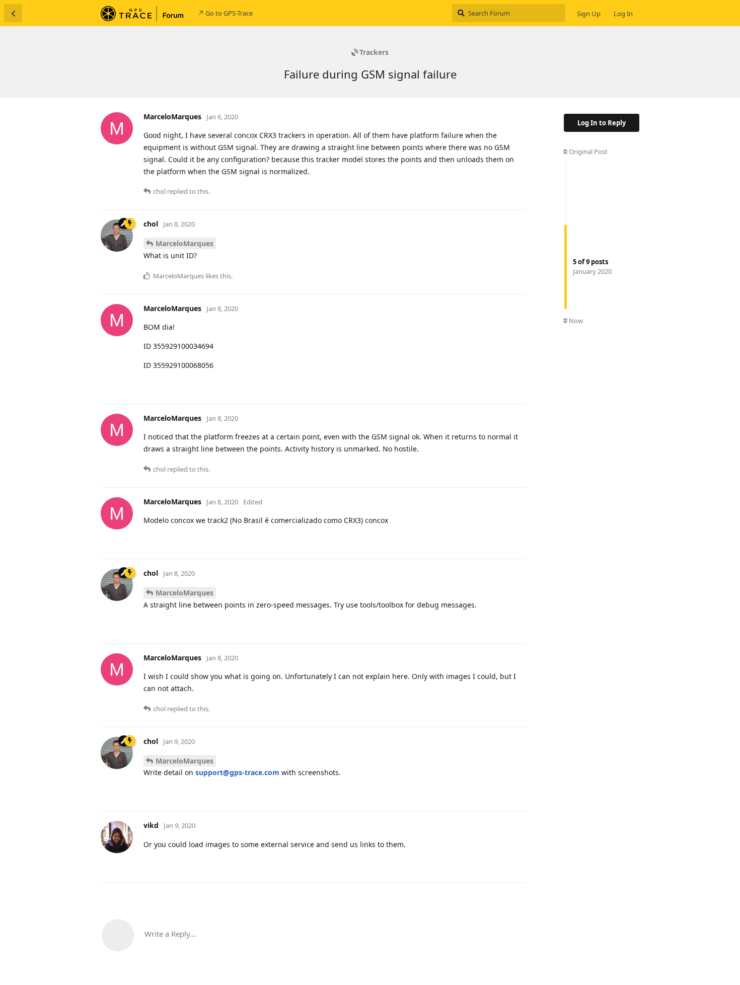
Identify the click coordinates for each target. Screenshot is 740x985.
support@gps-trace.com (237, 772)
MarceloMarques (184, 243)
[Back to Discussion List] (13, 13)
